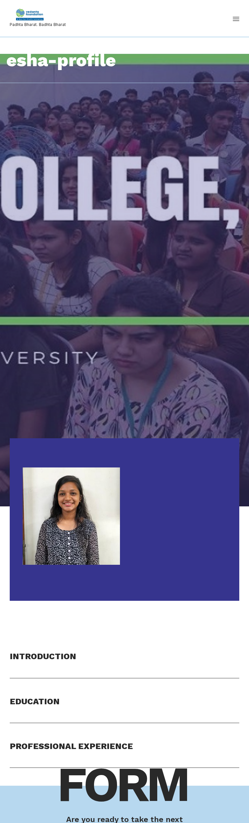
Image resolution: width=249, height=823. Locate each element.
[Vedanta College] (38, 14)
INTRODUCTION (43, 656)
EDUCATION (35, 701)
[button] (124, 663)
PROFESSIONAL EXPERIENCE (71, 746)
